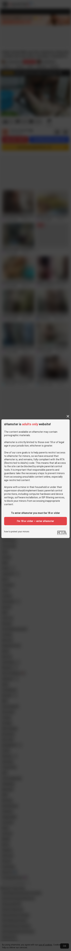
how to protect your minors (16, 532)
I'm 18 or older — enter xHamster (35, 521)
